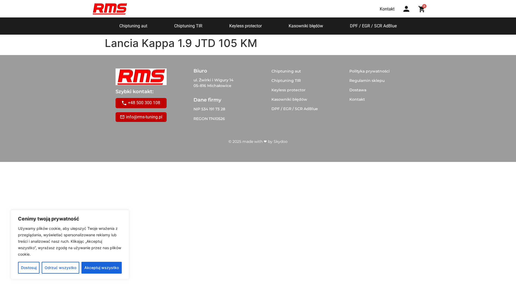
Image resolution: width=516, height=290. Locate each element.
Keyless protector (245, 25)
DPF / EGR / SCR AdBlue (373, 25)
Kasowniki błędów (306, 25)
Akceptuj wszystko (101, 267)
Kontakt (357, 99)
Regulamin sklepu (367, 80)
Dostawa (357, 90)
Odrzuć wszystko (60, 267)
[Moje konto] (406, 9)
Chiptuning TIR (188, 25)
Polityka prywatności (369, 71)
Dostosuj (29, 267)
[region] (70, 244)
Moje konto (408, 14)
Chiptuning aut (133, 25)
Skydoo (281, 141)
